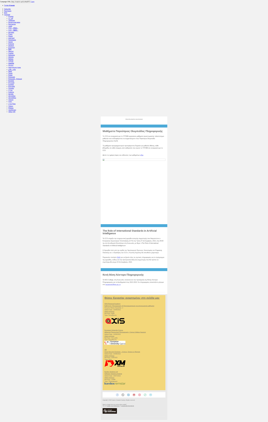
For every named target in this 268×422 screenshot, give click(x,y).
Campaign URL (5, 2)
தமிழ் (10, 101)
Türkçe (10, 106)
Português (11, 77)
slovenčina (11, 96)
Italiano (10, 59)
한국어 (10, 65)
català (10, 26)
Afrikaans (11, 20)
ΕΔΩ (118, 257)
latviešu (10, 94)
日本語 (10, 61)
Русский (11, 83)
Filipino (11, 108)
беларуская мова (14, 22)
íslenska (11, 57)
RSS (5, 13)
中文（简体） (13, 28)
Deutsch (11, 45)
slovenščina (12, 98)
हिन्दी (9, 49)
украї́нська (12, 110)
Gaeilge (11, 53)
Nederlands (12, 40)
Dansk (10, 36)
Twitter (9, 5)
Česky (10, 34)
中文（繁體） (13, 30)
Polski (10, 75)
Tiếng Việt (11, 112)
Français (11, 44)
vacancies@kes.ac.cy (113, 284)
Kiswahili (11, 86)
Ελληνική (11, 47)
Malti (10, 71)
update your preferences (113, 405)
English (10, 16)
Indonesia (11, 55)
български (12, 24)
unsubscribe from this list (127, 405)
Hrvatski (11, 32)
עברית (10, 90)
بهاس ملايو (12, 69)
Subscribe (7, 9)
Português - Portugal (15, 79)
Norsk (10, 73)
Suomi (10, 42)
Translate (7, 15)
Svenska (11, 88)
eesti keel (11, 38)
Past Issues (7, 11)
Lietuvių (11, 92)
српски (10, 100)
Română (11, 81)
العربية (10, 18)
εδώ (141, 155)
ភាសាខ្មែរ (11, 63)
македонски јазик (14, 67)
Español (11, 84)
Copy (32, 2)
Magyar (11, 51)
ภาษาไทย (11, 104)
